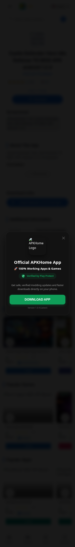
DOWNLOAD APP (37, 299)
